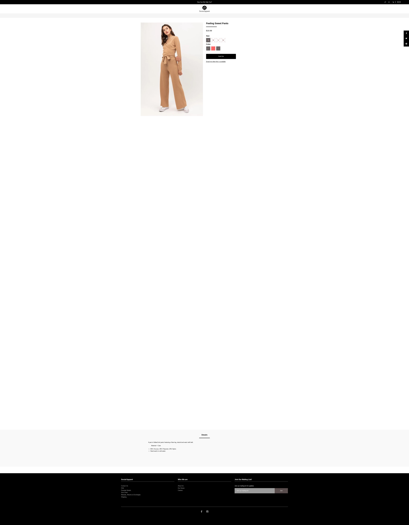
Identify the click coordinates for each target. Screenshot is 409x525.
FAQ (122, 488)
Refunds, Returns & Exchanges (131, 495)
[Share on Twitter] (406, 38)
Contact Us (124, 486)
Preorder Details (126, 490)
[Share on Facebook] (406, 33)
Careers (180, 490)
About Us (181, 486)
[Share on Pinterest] (406, 44)
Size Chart (124, 492)
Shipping (123, 497)
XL (223, 40)
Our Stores (181, 488)
